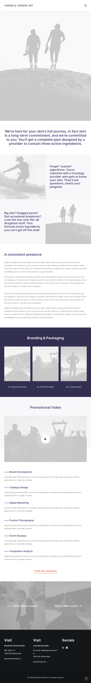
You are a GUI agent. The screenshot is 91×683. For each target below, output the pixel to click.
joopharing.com (39, 662)
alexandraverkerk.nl (12, 658)
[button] (85, 5)
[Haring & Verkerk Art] (18, 5)
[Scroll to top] (86, 678)
